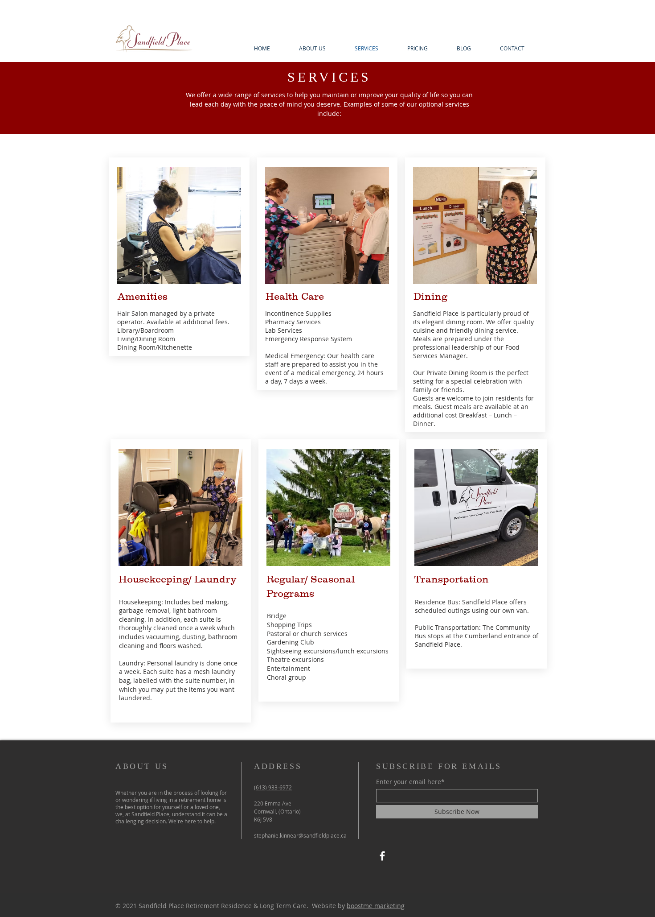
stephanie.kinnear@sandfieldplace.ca (300, 835)
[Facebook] (382, 856)
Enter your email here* (410, 782)
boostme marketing (376, 905)
